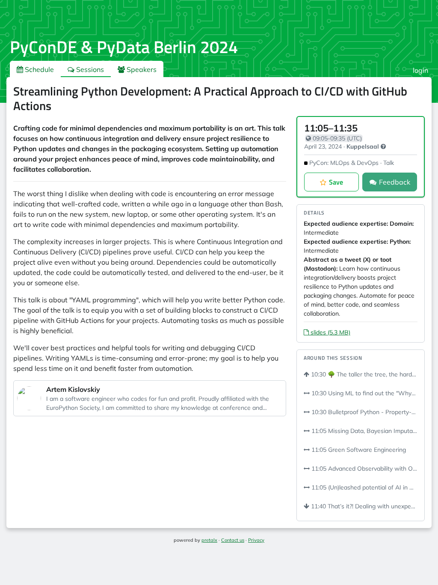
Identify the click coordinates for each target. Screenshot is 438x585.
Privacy (256, 540)
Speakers (141, 69)
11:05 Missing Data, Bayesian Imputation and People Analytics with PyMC (363, 431)
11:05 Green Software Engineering (358, 450)
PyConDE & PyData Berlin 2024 (124, 47)
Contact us (232, 540)
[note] (383, 146)
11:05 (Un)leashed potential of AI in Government (363, 487)
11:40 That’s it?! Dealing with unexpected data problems (363, 506)
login (420, 70)
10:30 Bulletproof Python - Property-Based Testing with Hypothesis (363, 412)
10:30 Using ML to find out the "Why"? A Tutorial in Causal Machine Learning (363, 393)
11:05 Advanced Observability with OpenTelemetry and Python (363, 468)
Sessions (89, 69)
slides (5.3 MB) (329, 332)
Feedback (394, 182)
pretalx (209, 540)
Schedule (38, 69)
